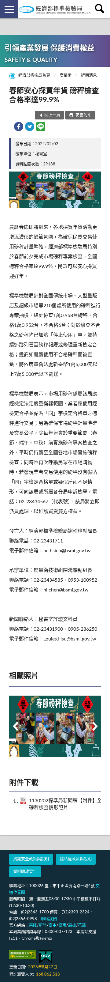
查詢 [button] (101, 9)
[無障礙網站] (22, 954)
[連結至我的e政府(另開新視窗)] (45, 957)
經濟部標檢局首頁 (34, 75)
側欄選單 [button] (9, 9)
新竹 (43, 925)
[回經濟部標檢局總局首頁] (55, 9)
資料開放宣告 (25, 872)
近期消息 (89, 75)
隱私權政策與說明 (76, 859)
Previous (15, 726)
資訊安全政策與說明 (31, 859)
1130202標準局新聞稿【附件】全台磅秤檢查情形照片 (68, 804)
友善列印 (83, 115)
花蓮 (82, 925)
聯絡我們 (49, 919)
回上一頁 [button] (52, 115)
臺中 (53, 925)
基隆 (33, 925)
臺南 (62, 925)
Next (95, 726)
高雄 (72, 925)
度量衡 (66, 75)
